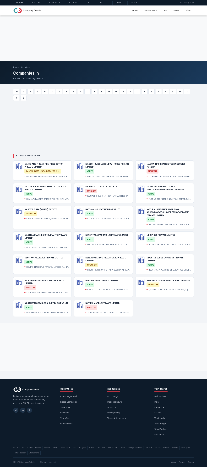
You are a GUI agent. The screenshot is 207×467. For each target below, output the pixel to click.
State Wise (65, 407)
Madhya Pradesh (135, 448)
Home (134, 10)
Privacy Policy (113, 412)
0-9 (16, 91)
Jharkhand (112, 448)
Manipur (148, 448)
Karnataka (159, 407)
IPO (165, 10)
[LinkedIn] (22, 410)
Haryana (82, 448)
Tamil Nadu (159, 418)
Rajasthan (159, 434)
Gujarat (157, 412)
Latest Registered (68, 396)
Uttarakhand (34, 453)
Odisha (158, 448)
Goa (74, 448)
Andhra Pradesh (34, 448)
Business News (114, 402)
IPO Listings (112, 396)
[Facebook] (29, 410)
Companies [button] (150, 10)
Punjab (166, 448)
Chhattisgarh (65, 448)
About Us (111, 407)
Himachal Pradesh (97, 448)
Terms (191, 462)
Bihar (55, 448)
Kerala (122, 448)
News (176, 10)
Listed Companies (68, 402)
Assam (47, 448)
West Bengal (160, 423)
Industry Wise (66, 423)
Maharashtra (160, 396)
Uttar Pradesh (160, 429)
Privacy (182, 462)
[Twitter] (15, 410)
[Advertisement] (103, 38)
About (189, 10)
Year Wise (65, 418)
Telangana (185, 448)
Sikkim (175, 448)
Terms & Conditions (116, 418)
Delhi (156, 402)
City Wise (25, 67)
